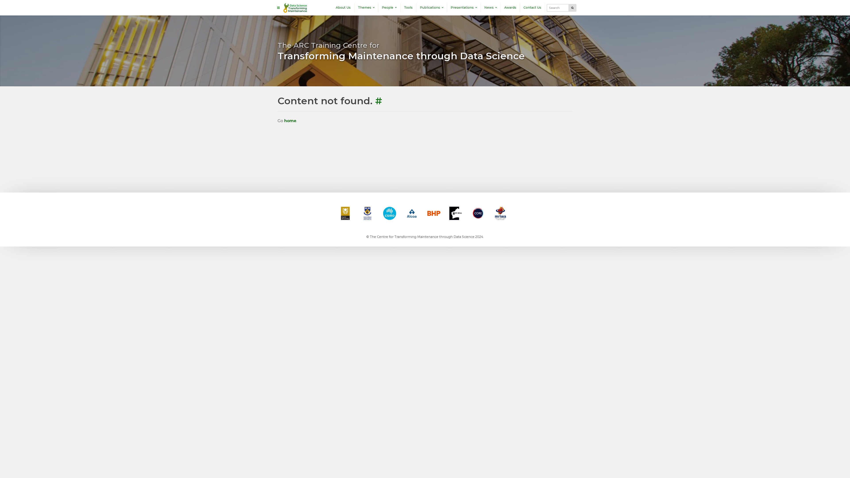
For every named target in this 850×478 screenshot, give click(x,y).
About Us (343, 8)
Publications (430, 8)
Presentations (462, 8)
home (290, 120)
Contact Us (532, 8)
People (387, 8)
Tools (408, 8)
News (489, 8)
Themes (364, 8)
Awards (510, 8)
